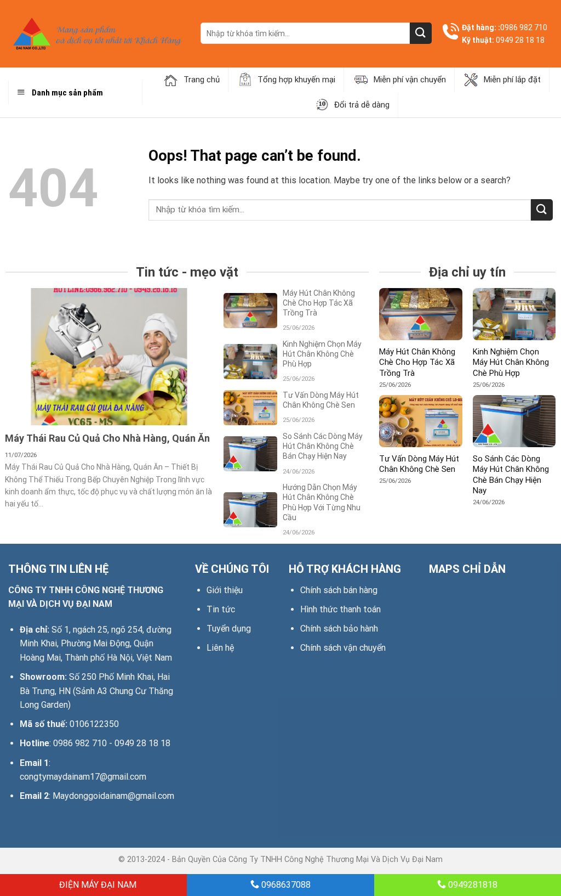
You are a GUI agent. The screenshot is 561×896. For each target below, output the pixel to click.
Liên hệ (220, 648)
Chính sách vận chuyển (343, 648)
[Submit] (421, 33)
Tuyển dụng (229, 628)
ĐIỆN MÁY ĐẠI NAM (96, 885)
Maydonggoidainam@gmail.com (113, 796)
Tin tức (221, 609)
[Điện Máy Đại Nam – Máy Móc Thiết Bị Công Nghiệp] (96, 34)
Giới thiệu (225, 590)
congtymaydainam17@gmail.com (83, 776)
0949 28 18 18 (520, 40)
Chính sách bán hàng (338, 590)
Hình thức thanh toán (340, 609)
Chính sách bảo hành (339, 628)
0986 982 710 (523, 27)
